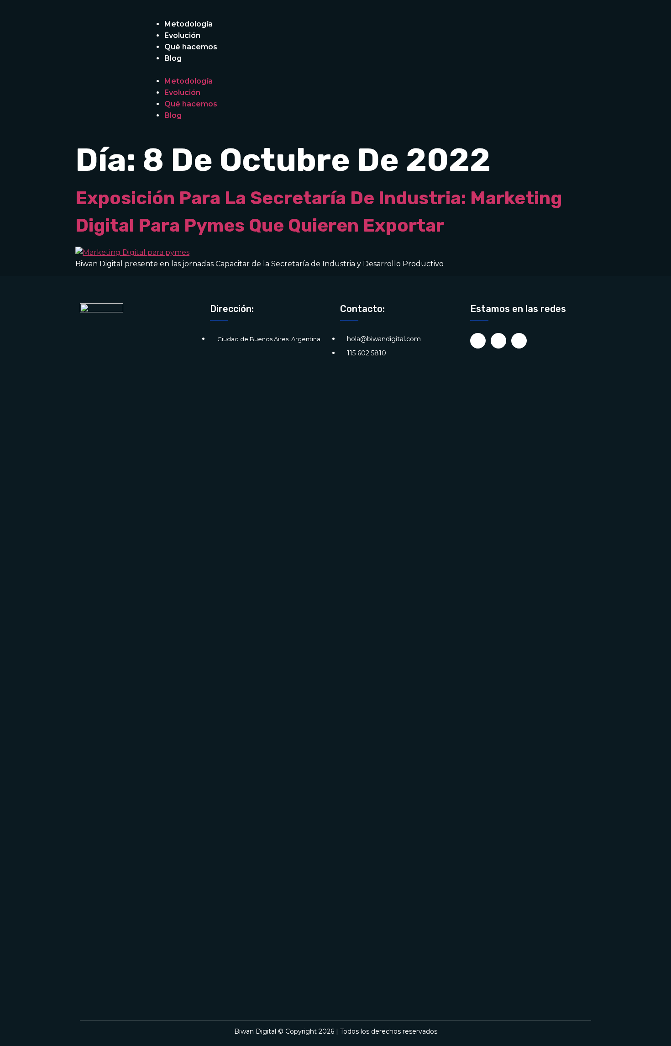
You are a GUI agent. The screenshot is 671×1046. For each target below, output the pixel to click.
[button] (312, 69)
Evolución (182, 35)
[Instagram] (478, 341)
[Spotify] (498, 341)
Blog (173, 58)
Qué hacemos (190, 46)
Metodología (188, 24)
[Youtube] (519, 341)
